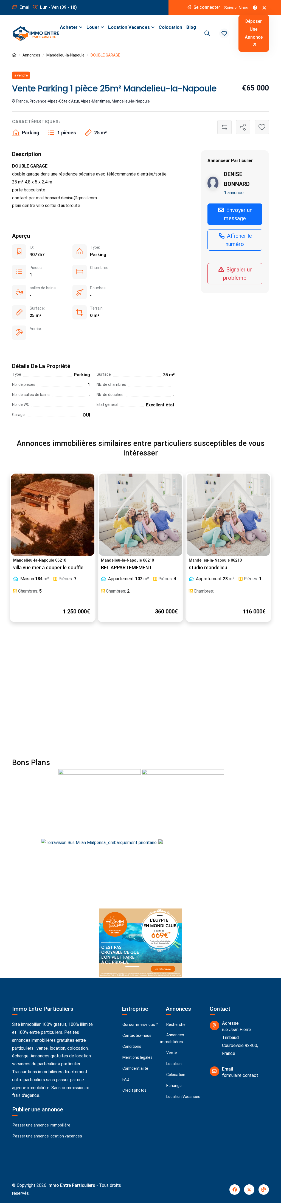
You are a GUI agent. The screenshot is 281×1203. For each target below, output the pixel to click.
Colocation (170, 27)
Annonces (31, 55)
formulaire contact (240, 1075)
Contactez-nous (136, 1035)
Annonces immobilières (172, 1038)
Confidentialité (135, 1068)
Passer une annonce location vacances (47, 1136)
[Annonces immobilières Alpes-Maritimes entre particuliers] (14, 55)
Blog (191, 27)
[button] (224, 33)
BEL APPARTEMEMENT (126, 567)
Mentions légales (137, 1057)
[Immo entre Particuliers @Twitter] (264, 7)
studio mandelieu (208, 567)
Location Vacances (129, 27)
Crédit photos (134, 1090)
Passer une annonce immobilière (41, 1125)
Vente (171, 1053)
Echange (173, 1085)
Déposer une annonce (254, 29)
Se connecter (206, 7)
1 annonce (234, 192)
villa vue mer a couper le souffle (48, 567)
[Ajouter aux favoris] (262, 127)
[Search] (206, 33)
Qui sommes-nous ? (140, 1024)
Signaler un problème (237, 273)
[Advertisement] (140, 693)
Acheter (69, 27)
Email (24, 7)
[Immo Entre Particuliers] (36, 33)
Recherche (175, 1024)
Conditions (131, 1046)
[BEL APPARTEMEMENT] (140, 515)
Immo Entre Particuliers (71, 1185)
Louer (92, 27)
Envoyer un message (238, 214)
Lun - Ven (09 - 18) (58, 7)
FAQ (125, 1079)
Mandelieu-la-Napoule (65, 55)
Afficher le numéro (239, 240)
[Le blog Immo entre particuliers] (263, 1189)
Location (173, 1064)
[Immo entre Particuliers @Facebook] (255, 7)
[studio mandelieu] (228, 515)
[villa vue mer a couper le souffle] (52, 515)
